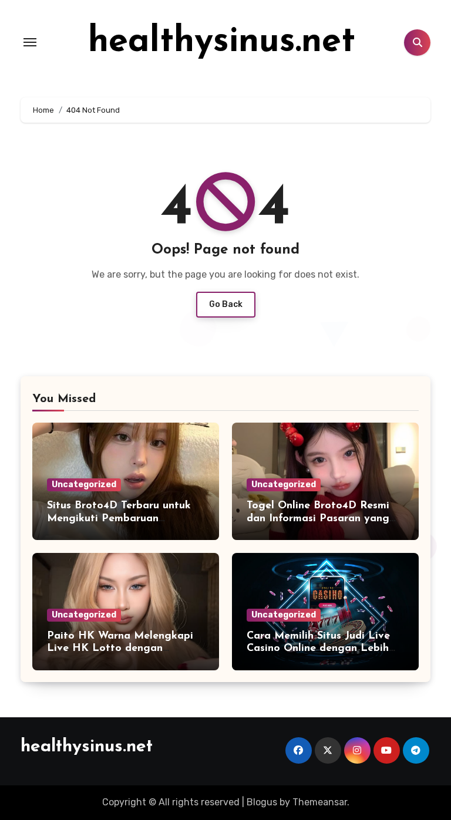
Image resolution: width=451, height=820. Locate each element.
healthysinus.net (221, 42)
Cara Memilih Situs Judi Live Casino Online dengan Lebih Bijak (318, 649)
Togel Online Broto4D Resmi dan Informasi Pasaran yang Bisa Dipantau (318, 518)
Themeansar (319, 802)
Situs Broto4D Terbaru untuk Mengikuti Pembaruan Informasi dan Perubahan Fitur (124, 518)
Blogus (262, 802)
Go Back (226, 304)
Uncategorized (84, 485)
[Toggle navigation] (30, 42)
